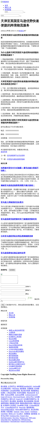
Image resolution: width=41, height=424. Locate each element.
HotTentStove (5, 421)
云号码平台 (12, 386)
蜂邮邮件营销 (14, 403)
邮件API (12, 399)
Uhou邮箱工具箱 (22, 405)
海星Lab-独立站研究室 (16, 330)
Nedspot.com (24, 418)
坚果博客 (9, 411)
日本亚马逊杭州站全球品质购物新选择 (17, 236)
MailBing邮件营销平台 (16, 362)
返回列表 (4, 152)
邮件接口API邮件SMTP (17, 364)
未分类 (11, 313)
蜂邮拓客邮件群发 (26, 403)
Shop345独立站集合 (7, 409)
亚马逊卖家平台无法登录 (16, 155)
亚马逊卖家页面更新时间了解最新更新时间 (19, 219)
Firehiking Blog (15, 416)
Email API (19, 399)
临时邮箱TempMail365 (24, 386)
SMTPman (15, 388)
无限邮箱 (30, 388)
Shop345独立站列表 (15, 345)
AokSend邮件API (14, 368)
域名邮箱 (20, 401)
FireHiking (33, 411)
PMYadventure (26, 419)
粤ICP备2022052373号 (8, 382)
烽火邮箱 (4, 386)
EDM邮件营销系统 (15, 366)
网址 (27, 294)
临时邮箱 (23, 388)
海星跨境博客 (13, 347)
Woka (22, 411)
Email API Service (6, 397)
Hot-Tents (16, 418)
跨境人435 (12, 414)
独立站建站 (13, 353)
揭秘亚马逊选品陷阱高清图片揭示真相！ (18, 185)
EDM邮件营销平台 (30, 399)
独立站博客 (13, 339)
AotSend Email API (31, 395)
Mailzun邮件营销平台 (22, 409)
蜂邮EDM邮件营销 (15, 334)
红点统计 (20, 414)
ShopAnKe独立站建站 (16, 351)
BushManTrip (16, 419)
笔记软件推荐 (25, 390)
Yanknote (17, 411)
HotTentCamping (6, 418)
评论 (3, 305)
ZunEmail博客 (19, 395)
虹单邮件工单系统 (15, 337)
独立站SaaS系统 (14, 370)
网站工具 (8, 7)
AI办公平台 (30, 397)
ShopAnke (22, 407)
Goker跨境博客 (14, 341)
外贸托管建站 (21, 392)
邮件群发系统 (13, 358)
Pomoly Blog (24, 416)
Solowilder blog (6, 419)
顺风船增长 (30, 407)
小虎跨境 (12, 332)
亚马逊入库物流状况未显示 (12, 202)
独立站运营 (31, 392)
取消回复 (12, 270)
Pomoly (27, 411)
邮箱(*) (28, 290)
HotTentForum (15, 421)
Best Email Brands (19, 397)
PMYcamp (32, 418)
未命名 (21, 31)
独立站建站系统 (14, 360)
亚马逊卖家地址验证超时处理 (13, 253)
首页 (6, 5)
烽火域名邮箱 (28, 401)
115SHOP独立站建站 (16, 349)
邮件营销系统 (13, 355)
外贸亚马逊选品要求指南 (16, 159)
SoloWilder (4, 414)
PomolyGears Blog (26, 421)
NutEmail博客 (9, 395)
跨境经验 (8, 10)
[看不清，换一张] (30, 298)
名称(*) (28, 286)
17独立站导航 (13, 343)
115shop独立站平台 (11, 407)
